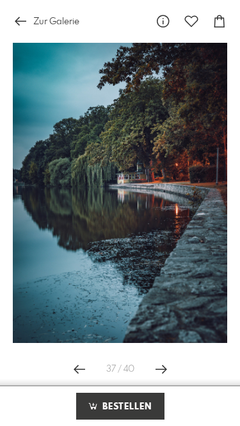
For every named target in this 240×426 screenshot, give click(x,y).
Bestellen (125, 406)
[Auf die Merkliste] (191, 21)
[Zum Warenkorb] (219, 21)
